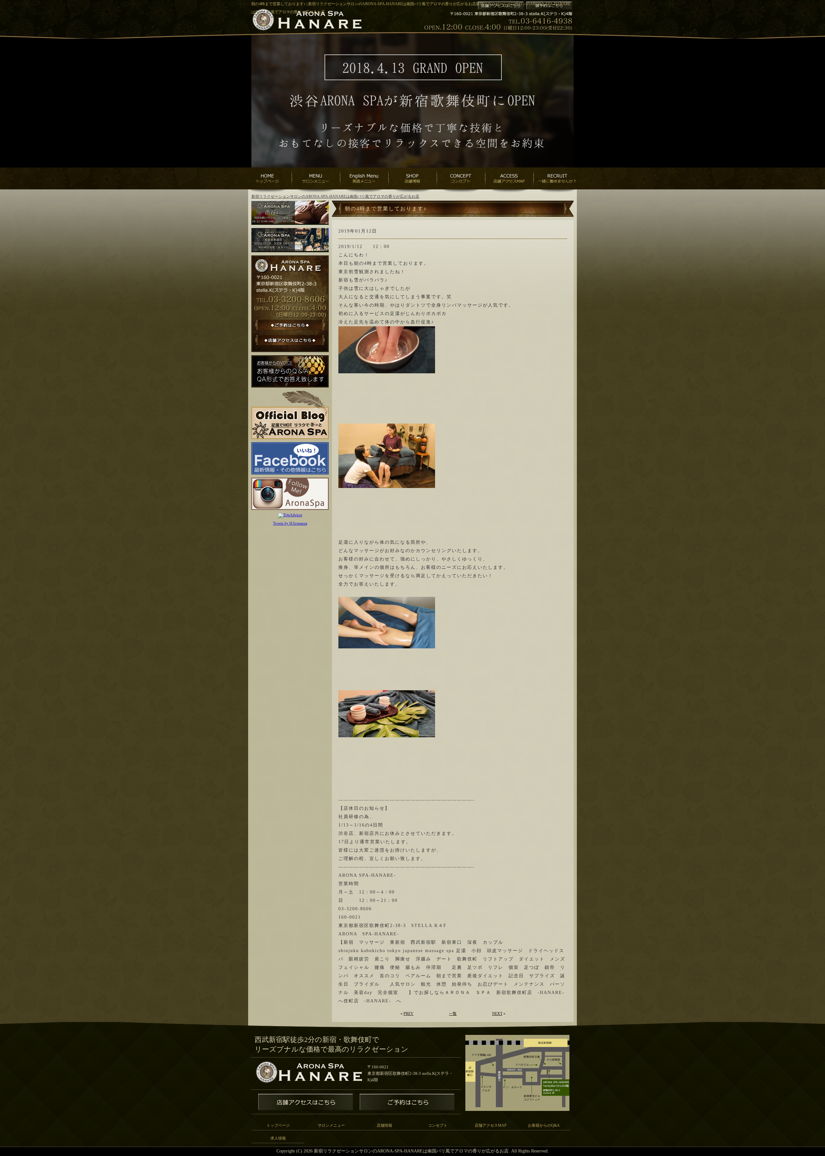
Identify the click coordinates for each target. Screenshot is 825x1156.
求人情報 (278, 1138)
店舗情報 (384, 1125)
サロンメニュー (331, 1125)
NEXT (497, 1013)
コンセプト (437, 1125)
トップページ (278, 1125)
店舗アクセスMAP (491, 1125)
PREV (408, 1013)
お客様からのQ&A (544, 1125)
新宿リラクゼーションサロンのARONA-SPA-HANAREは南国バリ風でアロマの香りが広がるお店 (335, 196)
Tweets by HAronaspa (290, 523)
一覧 (453, 1013)
